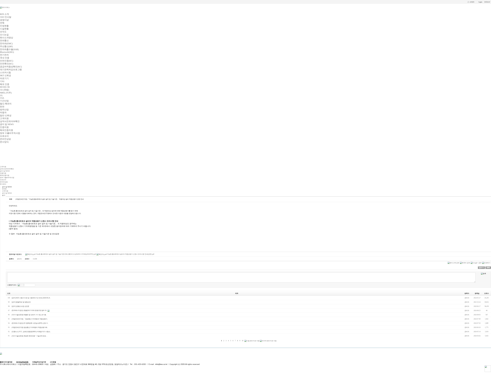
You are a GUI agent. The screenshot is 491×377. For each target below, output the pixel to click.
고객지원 (4, 118)
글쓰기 (481, 267)
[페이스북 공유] (453, 263)
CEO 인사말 (5, 17)
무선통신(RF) (6, 46)
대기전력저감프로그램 (11, 69)
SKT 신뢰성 (5, 75)
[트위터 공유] (465, 263)
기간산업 (4, 101)
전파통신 (4, 40)
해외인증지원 (6, 130)
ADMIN (472, 2)
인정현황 (4, 26)
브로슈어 (4, 136)
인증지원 (4, 127)
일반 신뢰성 (5, 115)
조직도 (3, 32)
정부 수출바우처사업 (10, 133)
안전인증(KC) (6, 61)
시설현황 (4, 29)
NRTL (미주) (6, 93)
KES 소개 (4, 14)
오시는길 (4, 34)
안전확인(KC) (6, 64)
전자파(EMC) (6, 43)
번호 (8, 293)
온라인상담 (5, 139)
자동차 (3, 112)
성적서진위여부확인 (10, 121)
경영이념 (4, 20)
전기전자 (4, 55)
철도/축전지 (6, 104)
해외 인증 (4, 84)
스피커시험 (5, 72)
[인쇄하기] (486, 263)
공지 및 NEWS (7, 124)
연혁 (2, 23)
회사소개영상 (6, 37)
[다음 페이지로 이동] (252, 341)
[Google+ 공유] (476, 263)
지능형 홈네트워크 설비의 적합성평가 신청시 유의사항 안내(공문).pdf (130, 254)
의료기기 (4, 78)
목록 (488, 267)
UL (1, 95)
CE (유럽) (4, 90)
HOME (4, 189)
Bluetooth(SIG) (7, 52)
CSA (2, 98)
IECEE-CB (5, 87)
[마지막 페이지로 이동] (268, 341)
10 (242, 341)
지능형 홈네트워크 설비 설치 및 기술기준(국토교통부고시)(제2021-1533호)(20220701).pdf (66, 254)
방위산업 (4, 109)
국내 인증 (4, 58)
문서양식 (4, 142)
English (480, 2)
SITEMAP (487, 2)
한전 (2, 106)
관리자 (467, 298)
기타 (2, 81)
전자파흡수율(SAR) (9, 49)
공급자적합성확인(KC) (11, 66)
